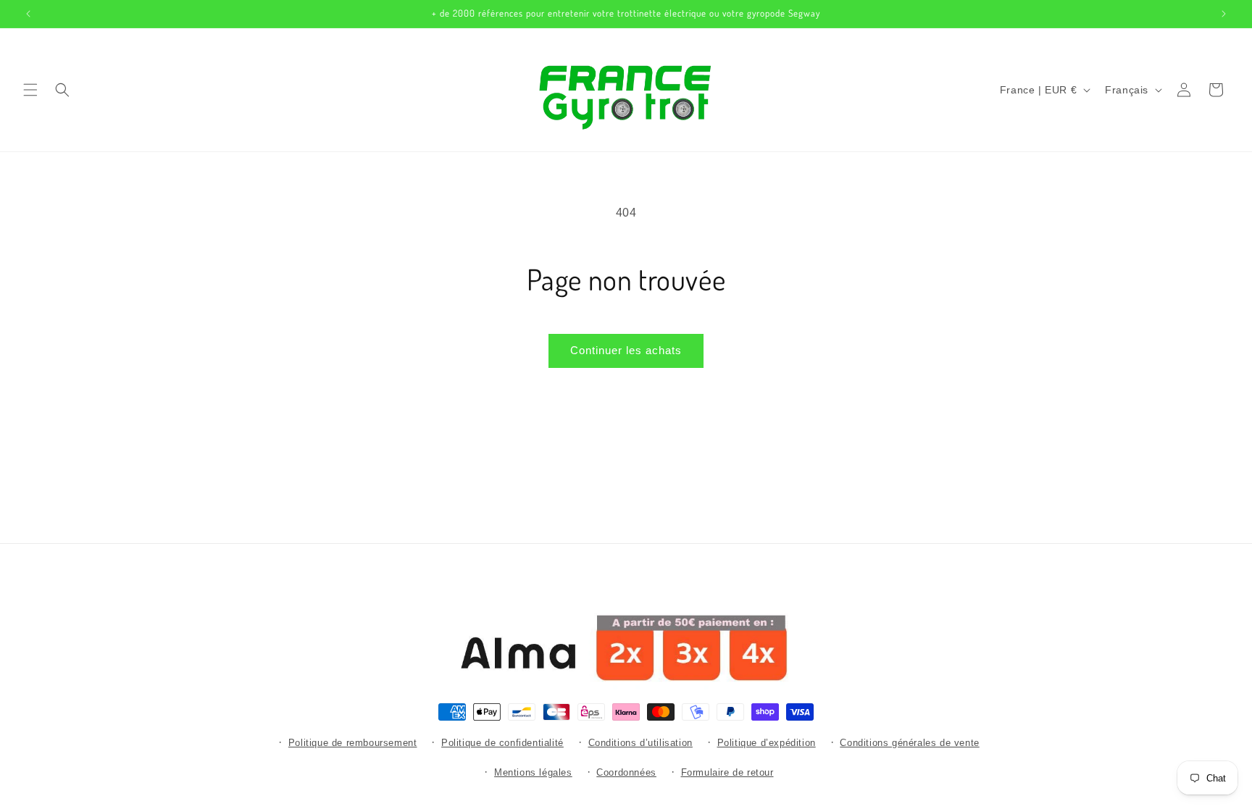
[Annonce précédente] (28, 14)
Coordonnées (626, 772)
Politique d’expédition (766, 742)
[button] (30, 90)
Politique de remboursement (352, 742)
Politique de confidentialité (502, 742)
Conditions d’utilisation (640, 742)
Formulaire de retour (727, 772)
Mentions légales (533, 772)
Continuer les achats (626, 350)
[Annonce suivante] (1224, 14)
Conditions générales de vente (909, 742)
